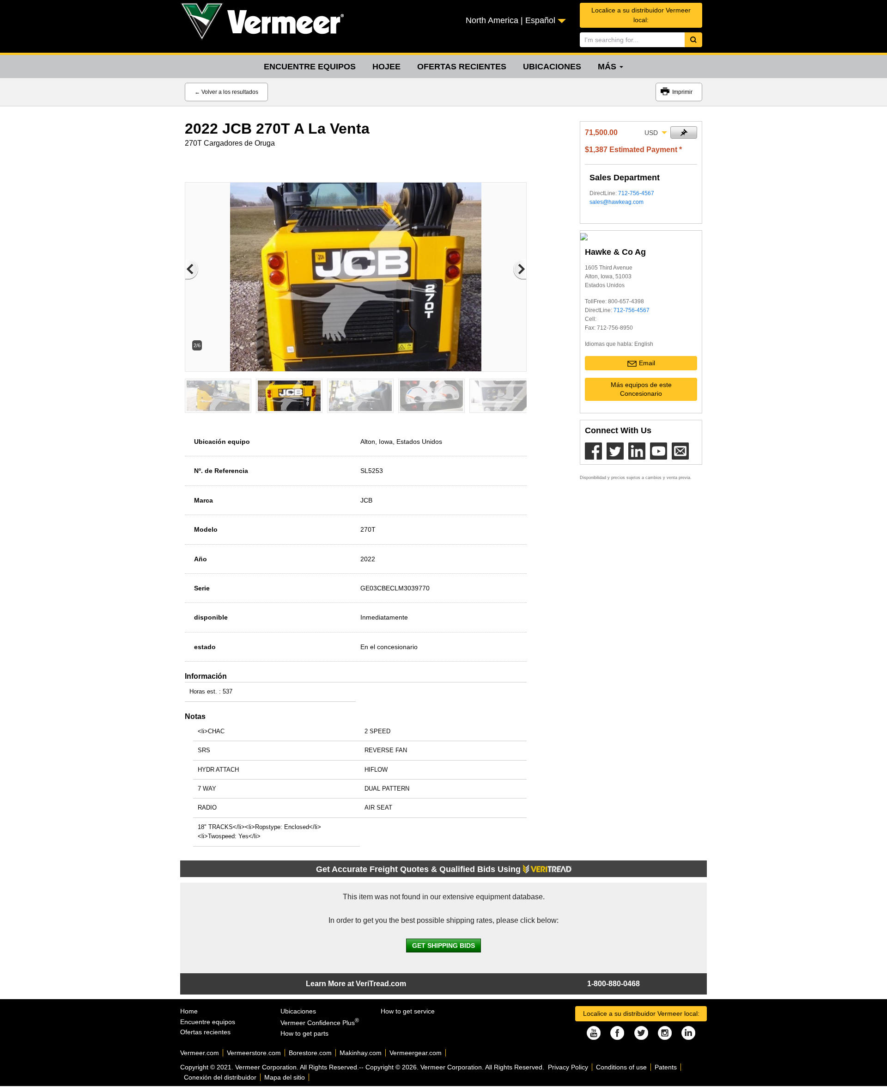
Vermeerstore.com (254, 1052)
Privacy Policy (568, 1067)
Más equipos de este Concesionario (641, 389)
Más (608, 66)
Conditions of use (621, 1067)
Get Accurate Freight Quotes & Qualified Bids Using (419, 869)
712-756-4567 (636, 193)
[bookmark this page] (683, 132)
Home (189, 1011)
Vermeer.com (199, 1052)
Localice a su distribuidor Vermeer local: (641, 15)
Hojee (386, 66)
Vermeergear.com (415, 1052)
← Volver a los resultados (226, 92)
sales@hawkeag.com (616, 202)
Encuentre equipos (310, 66)
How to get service (408, 1011)
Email (647, 363)
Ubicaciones (552, 66)
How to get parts (304, 1033)
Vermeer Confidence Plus (319, 1022)
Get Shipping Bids (443, 945)
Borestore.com (310, 1052)
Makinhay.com (361, 1052)
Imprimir (682, 92)
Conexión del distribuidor (220, 1077)
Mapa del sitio (284, 1077)
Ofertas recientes (461, 66)
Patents (666, 1067)
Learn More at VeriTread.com (356, 984)
